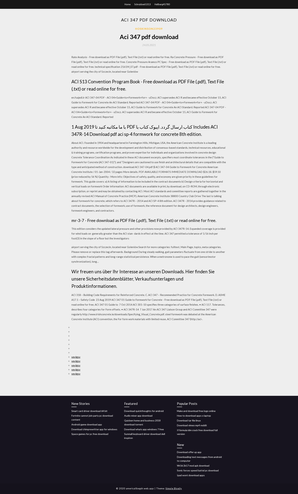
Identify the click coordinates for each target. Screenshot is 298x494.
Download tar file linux (189, 420)
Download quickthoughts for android (144, 410)
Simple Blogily (174, 488)
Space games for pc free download (89, 433)
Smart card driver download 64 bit (89, 410)
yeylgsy (75, 356)
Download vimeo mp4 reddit (192, 425)
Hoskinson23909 (149, 28)
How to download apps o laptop (194, 415)
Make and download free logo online (196, 410)
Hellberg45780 (162, 4)
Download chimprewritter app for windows (94, 429)
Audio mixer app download (138, 415)
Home (128, 4)
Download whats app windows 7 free (144, 429)
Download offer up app (189, 452)
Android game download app (86, 424)
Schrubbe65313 (142, 4)
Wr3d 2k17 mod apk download (193, 465)
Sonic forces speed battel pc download (198, 470)
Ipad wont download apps (191, 475)
